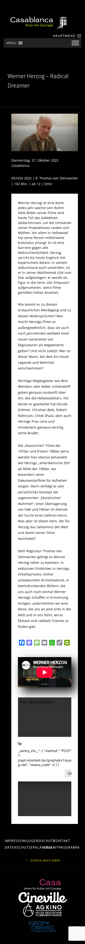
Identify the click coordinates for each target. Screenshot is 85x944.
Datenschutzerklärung (28, 847)
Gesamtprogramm (62, 847)
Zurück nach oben (45, 860)
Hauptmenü (65, 35)
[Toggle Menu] (75, 43)
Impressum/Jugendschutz (30, 840)
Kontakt (61, 840)
